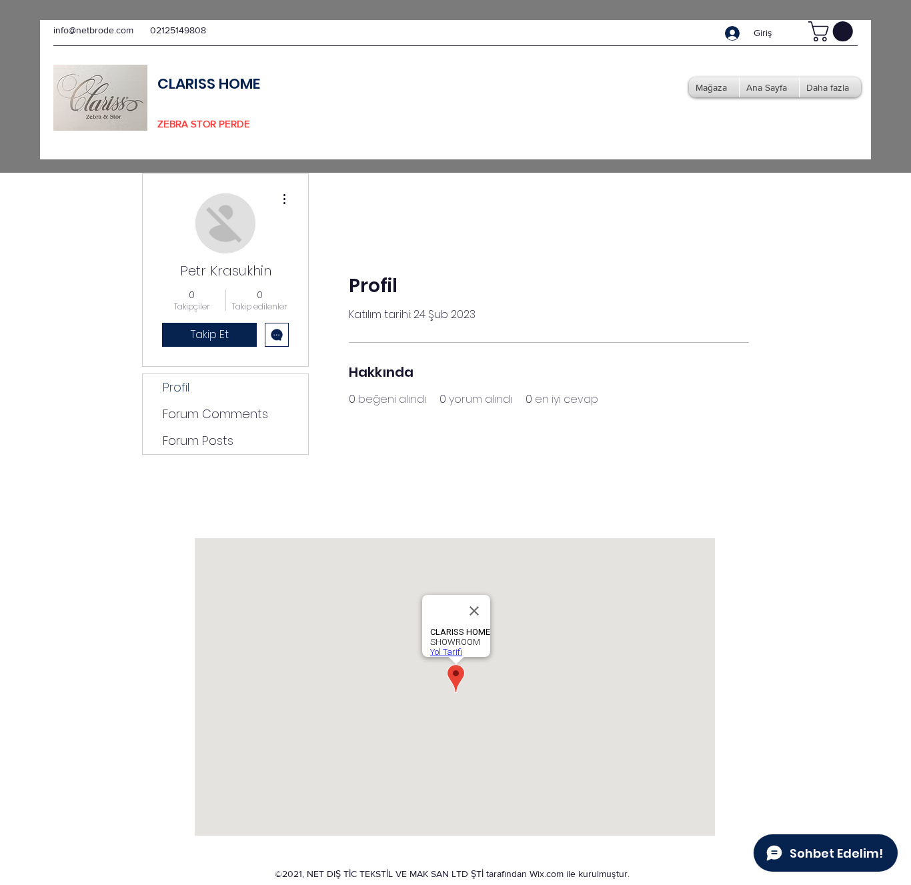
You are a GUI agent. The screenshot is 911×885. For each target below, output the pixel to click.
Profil (176, 387)
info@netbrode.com (93, 30)
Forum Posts (198, 440)
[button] (833, 31)
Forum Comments (215, 413)
